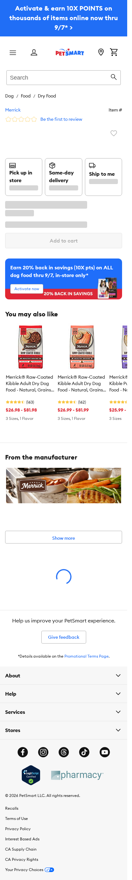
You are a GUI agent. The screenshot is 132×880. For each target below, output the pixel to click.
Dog (9, 96)
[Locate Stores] (101, 53)
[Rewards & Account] (34, 53)
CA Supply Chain (21, 849)
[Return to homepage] (70, 52)
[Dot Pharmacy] (77, 775)
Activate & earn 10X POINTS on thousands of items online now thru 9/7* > (63, 17)
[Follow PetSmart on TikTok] (84, 752)
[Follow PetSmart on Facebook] (23, 752)
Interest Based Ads (22, 839)
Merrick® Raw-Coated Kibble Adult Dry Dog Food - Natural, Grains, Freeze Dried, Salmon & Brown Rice (81, 383)
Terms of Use (16, 818)
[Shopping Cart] (114, 52)
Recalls (11, 808)
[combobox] (63, 76)
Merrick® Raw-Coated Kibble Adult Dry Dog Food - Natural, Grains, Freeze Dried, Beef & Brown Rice (29, 383)
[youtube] (105, 752)
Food (26, 96)
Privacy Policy (18, 828)
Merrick (13, 110)
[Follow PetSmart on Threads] (64, 752)
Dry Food (47, 96)
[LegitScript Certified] (30, 775)
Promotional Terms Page (86, 656)
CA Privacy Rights (21, 859)
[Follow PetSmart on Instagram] (43, 752)
